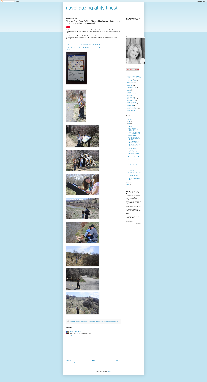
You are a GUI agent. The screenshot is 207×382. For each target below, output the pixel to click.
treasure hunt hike (73, 322)
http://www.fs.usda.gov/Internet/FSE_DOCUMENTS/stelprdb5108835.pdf (83, 44)
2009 (128, 184)
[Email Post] (68, 320)
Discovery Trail (79, 321)
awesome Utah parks (131, 103)
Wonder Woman (73, 331)
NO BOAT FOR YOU (132, 148)
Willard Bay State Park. (133, 163)
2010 (128, 182)
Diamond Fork (72, 321)
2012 (128, 118)
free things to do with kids (94, 321)
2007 (128, 188)
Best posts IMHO (130, 82)
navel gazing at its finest (91, 8)
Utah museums (130, 97)
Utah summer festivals (132, 98)
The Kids (129, 92)
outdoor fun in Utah (109, 321)
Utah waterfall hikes (131, 100)
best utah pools (130, 105)
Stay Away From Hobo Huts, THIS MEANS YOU (134, 174)
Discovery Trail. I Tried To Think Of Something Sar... (134, 157)
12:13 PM (80, 331)
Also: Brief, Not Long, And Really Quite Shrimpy (133, 142)
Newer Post (68, 360)
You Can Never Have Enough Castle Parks (133, 151)
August (130, 119)
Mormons (129, 90)
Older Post (118, 360)
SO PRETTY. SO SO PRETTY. (134, 172)
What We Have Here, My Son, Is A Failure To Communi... (133, 129)
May (129, 123)
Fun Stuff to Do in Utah (132, 87)
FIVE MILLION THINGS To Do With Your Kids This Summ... (134, 146)
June (129, 121)
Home (93, 360)
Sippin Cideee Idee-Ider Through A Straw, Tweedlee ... (133, 169)
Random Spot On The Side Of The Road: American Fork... (134, 178)
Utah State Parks (130, 94)
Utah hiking (80, 322)
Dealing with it (130, 85)
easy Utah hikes (85, 321)
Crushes (129, 84)
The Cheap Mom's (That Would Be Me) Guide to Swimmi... (134, 138)
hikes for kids (102, 321)
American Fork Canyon (132, 80)
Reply (71, 335)
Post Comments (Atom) (77, 362)
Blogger (109, 371)
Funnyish (129, 89)
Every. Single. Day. (132, 135)
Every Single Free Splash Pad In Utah (133, 160)
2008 (128, 186)
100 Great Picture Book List (133, 76)
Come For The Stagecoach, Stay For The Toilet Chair (134, 133)
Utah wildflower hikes (131, 102)
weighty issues (130, 112)
